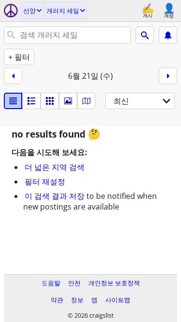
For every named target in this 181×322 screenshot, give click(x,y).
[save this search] (168, 35)
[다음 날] (168, 76)
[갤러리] (68, 101)
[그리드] (50, 101)
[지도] (86, 101)
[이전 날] (13, 76)
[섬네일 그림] (31, 101)
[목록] (13, 101)
